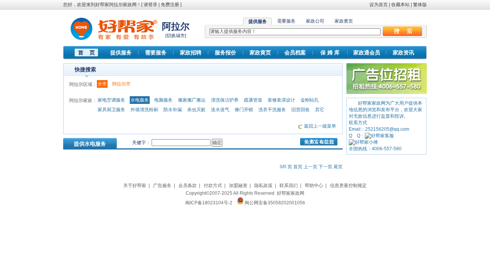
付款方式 (213, 185)
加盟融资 (238, 185)
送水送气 (220, 109)
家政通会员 (366, 52)
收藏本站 (400, 4)
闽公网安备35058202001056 (275, 202)
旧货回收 (300, 109)
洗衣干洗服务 (272, 109)
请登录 (150, 4)
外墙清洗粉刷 (144, 109)
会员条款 (187, 185)
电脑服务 (163, 100)
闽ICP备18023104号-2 (208, 202)
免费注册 (170, 4)
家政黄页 (344, 21)
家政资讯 (403, 52)
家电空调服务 (111, 100)
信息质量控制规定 (348, 185)
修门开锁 (244, 109)
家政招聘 (190, 52)
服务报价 (225, 52)
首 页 (86, 52)
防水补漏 (172, 109)
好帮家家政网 (290, 193)
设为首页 (378, 4)
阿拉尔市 (121, 84)
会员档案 (295, 52)
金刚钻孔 (310, 100)
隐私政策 (263, 185)
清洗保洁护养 (224, 100)
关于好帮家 (134, 185)
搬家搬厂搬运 (192, 100)
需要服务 (286, 21)
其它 (319, 109)
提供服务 (121, 52)
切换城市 (176, 35)
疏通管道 (253, 100)
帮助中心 (314, 185)
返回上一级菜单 (320, 126)
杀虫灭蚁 (196, 109)
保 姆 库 (330, 52)
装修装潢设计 (281, 100)
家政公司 (315, 21)
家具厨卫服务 (111, 109)
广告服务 (162, 185)
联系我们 (288, 185)
